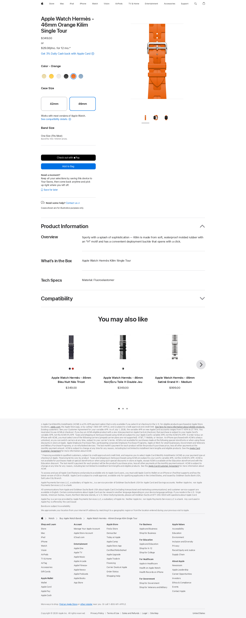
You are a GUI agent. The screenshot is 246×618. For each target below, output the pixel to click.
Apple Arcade (80, 561)
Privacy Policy (97, 613)
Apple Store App (114, 546)
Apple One (78, 548)
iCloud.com (79, 537)
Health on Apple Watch (149, 568)
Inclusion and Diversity (182, 542)
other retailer (86, 604)
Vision (44, 550)
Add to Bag (68, 166)
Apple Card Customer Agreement (163, 466)
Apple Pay (45, 591)
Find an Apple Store (68, 604)
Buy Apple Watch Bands (70, 518)
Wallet (44, 583)
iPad (43, 537)
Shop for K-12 (145, 548)
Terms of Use (113, 613)
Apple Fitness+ (80, 565)
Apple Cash (46, 595)
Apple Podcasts (81, 574)
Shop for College (147, 552)
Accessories (46, 567)
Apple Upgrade (113, 554)
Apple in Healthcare (148, 563)
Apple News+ (80, 570)
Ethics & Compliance (181, 583)
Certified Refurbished (116, 550)
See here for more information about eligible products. (180, 427)
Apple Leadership (180, 570)
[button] (195, 3)
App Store (78, 583)
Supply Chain (178, 554)
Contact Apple (178, 591)
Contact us (73, 203)
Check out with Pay (68, 157)
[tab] (145, 118)
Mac (43, 533)
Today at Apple (113, 537)
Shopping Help (113, 576)
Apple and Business (148, 529)
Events (175, 587)
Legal (144, 613)
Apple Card (46, 587)
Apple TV (78, 552)
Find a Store (112, 529)
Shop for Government (149, 583)
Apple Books (79, 578)
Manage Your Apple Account (87, 529)
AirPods (44, 554)
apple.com (55, 427)
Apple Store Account (83, 533)
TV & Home (46, 559)
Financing (111, 563)
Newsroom (177, 565)
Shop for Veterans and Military (153, 587)
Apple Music (79, 557)
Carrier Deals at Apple (117, 567)
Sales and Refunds (130, 613)
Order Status (112, 571)
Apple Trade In (113, 559)
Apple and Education (148, 544)
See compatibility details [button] (54, 119)
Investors (176, 578)
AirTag (44, 563)
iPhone (44, 542)
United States (199, 613)
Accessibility (178, 529)
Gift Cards (45, 571)
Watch (51, 518)
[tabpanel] (157, 63)
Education (176, 533)
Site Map (154, 613)
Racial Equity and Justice (183, 550)
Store (43, 529)
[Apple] (42, 518)
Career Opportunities (182, 574)
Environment (178, 537)
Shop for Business (147, 533)
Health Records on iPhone (151, 572)
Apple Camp (112, 542)
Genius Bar (112, 533)
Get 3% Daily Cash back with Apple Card (66, 53)
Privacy (175, 546)
